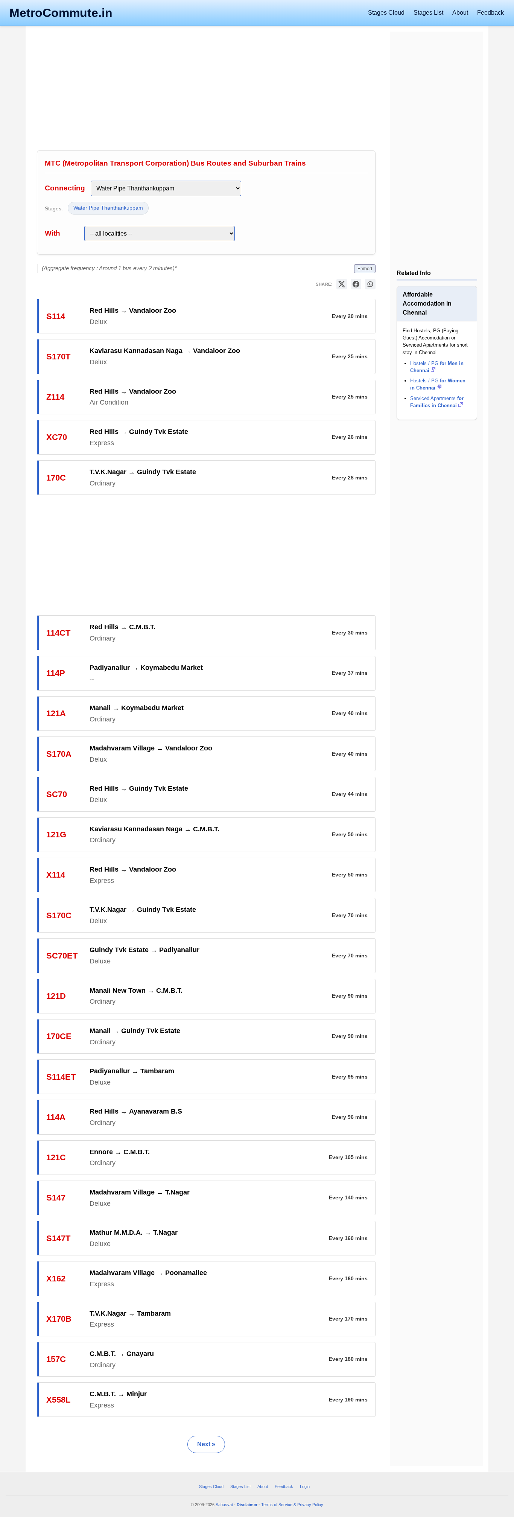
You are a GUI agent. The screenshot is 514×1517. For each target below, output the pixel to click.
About (460, 12)
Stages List (428, 12)
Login (305, 1486)
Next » (206, 1444)
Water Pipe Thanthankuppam (108, 208)
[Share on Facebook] (356, 284)
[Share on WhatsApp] (370, 284)
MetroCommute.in (61, 13)
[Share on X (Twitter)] (341, 284)
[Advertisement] (206, 90)
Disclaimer (247, 1504)
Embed (364, 268)
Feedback (490, 12)
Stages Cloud (386, 12)
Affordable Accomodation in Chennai (427, 303)
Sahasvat (224, 1504)
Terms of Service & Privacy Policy (292, 1504)
